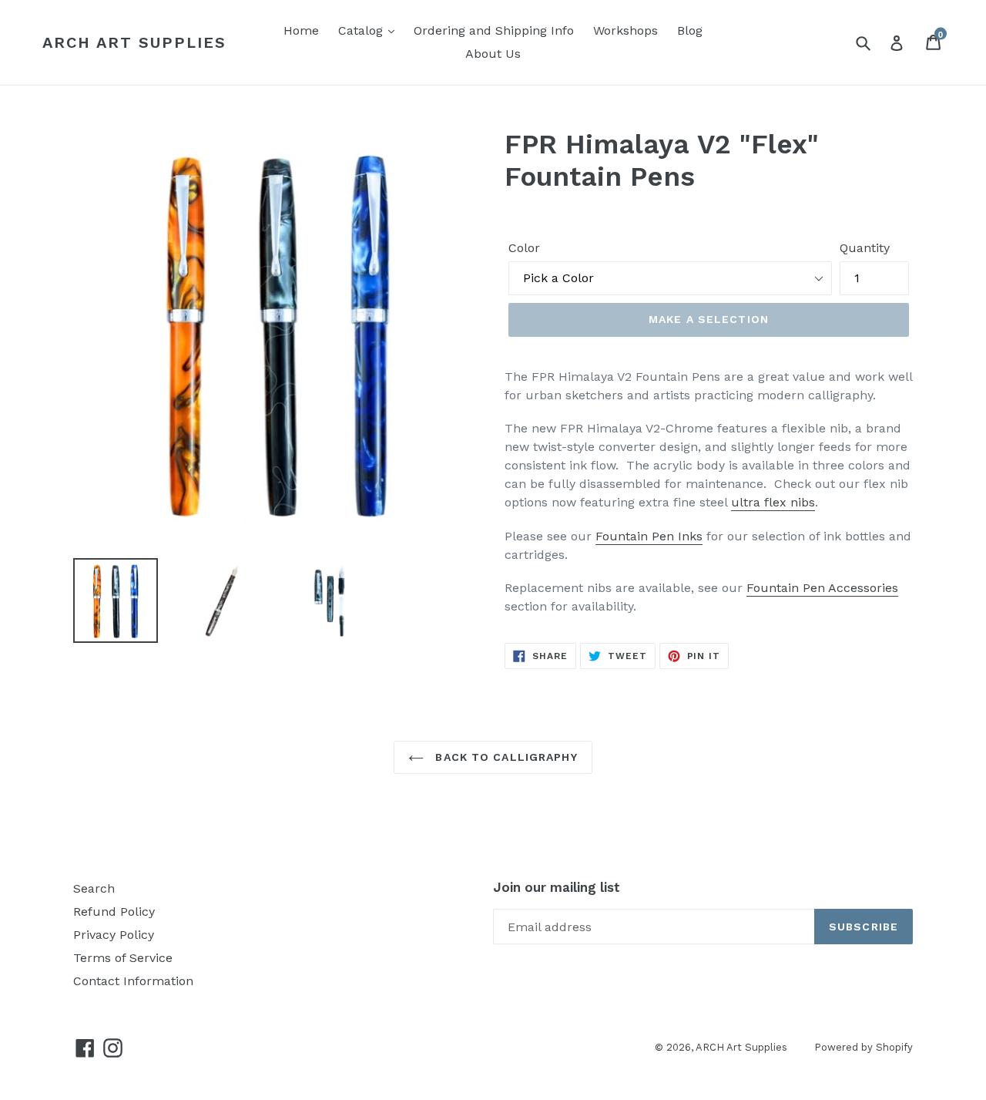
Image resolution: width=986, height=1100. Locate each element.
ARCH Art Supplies (134, 42)
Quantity (865, 248)
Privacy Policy (113, 934)
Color (524, 248)
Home (301, 30)
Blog (690, 30)
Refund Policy (114, 911)
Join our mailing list (556, 887)
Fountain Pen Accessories (822, 587)
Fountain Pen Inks (649, 536)
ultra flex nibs (773, 502)
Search (94, 888)
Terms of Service (123, 957)
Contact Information (133, 981)
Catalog (362, 30)
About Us (493, 53)
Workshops (625, 30)
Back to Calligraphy (504, 757)
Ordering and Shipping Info (494, 30)
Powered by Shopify (863, 1047)
